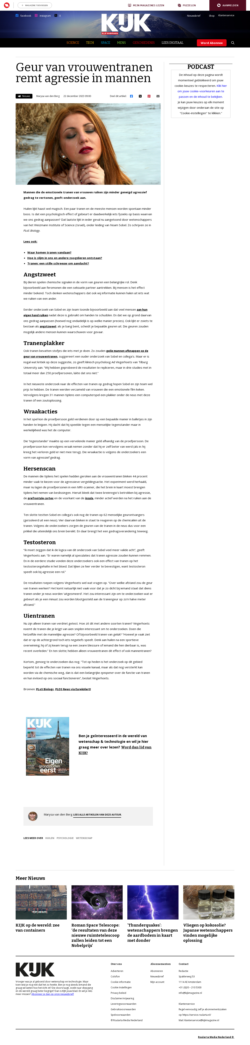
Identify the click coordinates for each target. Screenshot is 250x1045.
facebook (26, 15)
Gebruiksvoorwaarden (123, 1009)
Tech (90, 43)
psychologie (65, 838)
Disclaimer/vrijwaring (122, 998)
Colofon (115, 976)
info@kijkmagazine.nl (190, 993)
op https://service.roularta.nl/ (195, 1014)
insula (89, 498)
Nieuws (25, 96)
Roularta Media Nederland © (216, 1037)
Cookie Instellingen (121, 987)
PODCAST (201, 66)
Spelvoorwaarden (120, 1014)
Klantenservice (226, 15)
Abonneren (156, 971)
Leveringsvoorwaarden (123, 1004)
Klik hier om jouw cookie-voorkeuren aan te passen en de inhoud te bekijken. (202, 91)
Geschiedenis (144, 43)
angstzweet (48, 326)
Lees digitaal (172, 43)
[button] (227, 5)
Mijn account (157, 982)
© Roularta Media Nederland (127, 1020)
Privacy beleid (118, 993)
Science (73, 43)
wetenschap (84, 838)
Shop (212, 15)
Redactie (183, 971)
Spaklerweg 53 (187, 976)
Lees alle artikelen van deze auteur (97, 814)
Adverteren (117, 971)
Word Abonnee (212, 43)
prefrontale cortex (41, 498)
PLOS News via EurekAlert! (73, 689)
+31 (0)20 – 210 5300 (190, 987)
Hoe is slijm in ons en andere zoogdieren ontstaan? (64, 258)
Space (105, 43)
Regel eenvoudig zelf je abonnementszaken (203, 1009)
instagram (45, 15)
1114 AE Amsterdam (190, 982)
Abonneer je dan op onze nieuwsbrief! (52, 994)
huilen (49, 838)
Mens (121, 43)
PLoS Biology (45, 689)
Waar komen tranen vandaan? (49, 252)
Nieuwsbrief (193, 15)
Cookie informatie (121, 982)
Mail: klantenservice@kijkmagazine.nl (199, 1020)
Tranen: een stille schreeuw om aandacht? (58, 263)
